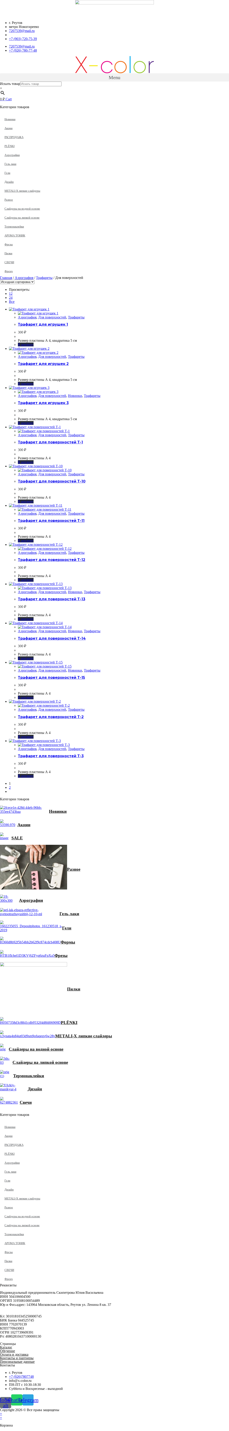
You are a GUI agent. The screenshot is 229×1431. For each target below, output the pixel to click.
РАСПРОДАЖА (13, 137)
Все (12, 301)
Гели (7, 173)
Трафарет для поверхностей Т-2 (51, 717)
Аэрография (12, 155)
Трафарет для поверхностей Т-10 (51, 481)
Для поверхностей (52, 317)
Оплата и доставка (14, 1354)
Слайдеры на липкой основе (22, 217)
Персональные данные (17, 1362)
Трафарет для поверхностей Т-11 (51, 520)
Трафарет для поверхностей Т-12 (51, 560)
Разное (8, 199)
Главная (6, 278)
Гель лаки (10, 164)
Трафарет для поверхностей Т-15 (51, 677)
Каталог (6, 1347)
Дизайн (9, 181)
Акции (8, 128)
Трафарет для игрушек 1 (43, 324)
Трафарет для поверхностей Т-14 (52, 638)
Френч (8, 271)
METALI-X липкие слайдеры (22, 190)
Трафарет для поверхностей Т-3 (51, 756)
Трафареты (44, 278)
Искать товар (10, 84)
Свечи (26, 1102)
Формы (68, 942)
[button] (114, 77)
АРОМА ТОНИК (14, 235)
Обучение (7, 1351)
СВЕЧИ (9, 262)
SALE (17, 838)
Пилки (8, 253)
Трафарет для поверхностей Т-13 (51, 599)
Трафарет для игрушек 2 (43, 364)
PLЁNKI (9, 146)
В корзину (26, 344)
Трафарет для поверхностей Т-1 (50, 442)
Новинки (9, 119)
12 (11, 293)
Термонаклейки (14, 226)
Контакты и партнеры (17, 1358)
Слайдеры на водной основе (22, 208)
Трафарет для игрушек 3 (43, 403)
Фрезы (8, 244)
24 (11, 297)
